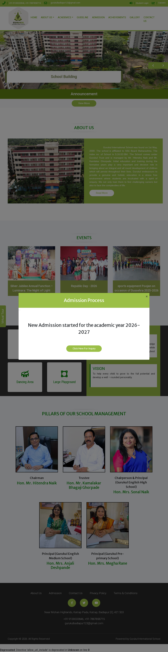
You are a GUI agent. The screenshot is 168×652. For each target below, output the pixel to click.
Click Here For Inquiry (84, 348)
